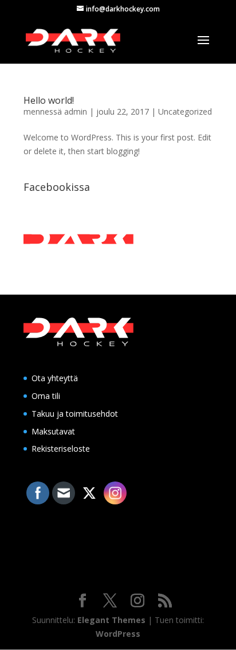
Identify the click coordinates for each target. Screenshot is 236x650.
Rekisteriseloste (61, 448)
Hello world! (48, 100)
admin (75, 111)
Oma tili (46, 395)
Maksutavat (53, 431)
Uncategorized (185, 111)
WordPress (118, 633)
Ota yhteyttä (55, 378)
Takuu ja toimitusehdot (75, 413)
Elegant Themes (111, 619)
